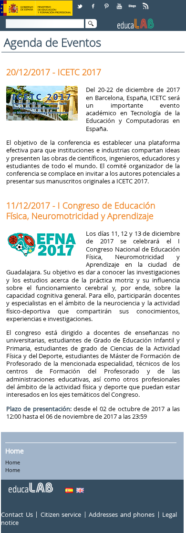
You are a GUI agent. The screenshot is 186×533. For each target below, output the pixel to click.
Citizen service (61, 514)
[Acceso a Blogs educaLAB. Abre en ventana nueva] (133, 2)
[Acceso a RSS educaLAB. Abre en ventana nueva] (146, 2)
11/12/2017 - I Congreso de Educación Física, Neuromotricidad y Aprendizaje (80, 210)
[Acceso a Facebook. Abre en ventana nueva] (94, 2)
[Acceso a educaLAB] (30, 484)
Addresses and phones (122, 514)
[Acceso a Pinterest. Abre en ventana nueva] (107, 2)
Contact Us (17, 514)
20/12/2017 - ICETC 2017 (53, 72)
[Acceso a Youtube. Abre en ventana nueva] (120, 2)
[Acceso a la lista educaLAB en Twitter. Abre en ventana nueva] (80, 2)
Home (14, 450)
